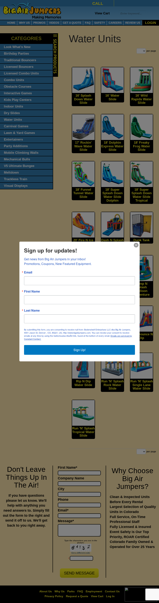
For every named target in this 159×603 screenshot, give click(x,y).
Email (28, 272)
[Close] (136, 245)
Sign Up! (79, 350)
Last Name (32, 310)
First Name (32, 291)
